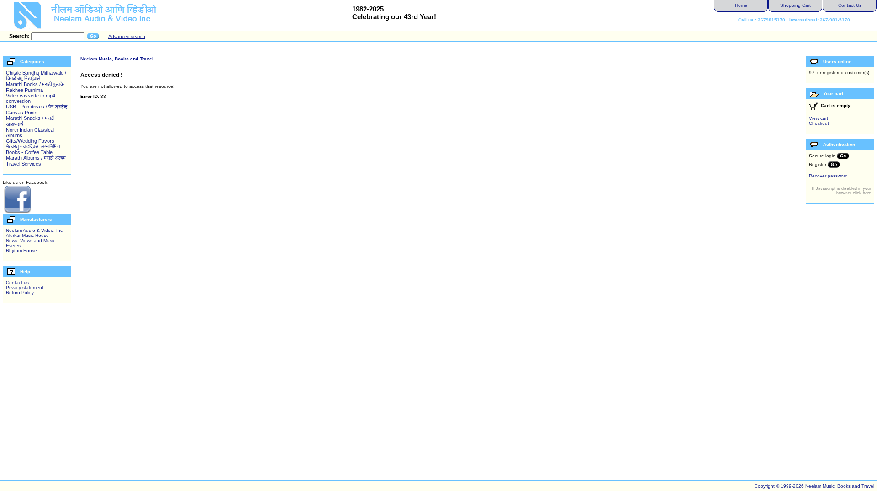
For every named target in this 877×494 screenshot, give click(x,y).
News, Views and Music (30, 240)
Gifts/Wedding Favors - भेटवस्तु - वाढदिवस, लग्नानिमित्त (33, 143)
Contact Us (849, 5)
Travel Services (23, 163)
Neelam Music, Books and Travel (116, 58)
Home (741, 5)
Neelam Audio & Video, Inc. (35, 230)
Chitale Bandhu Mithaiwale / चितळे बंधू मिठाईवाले (36, 75)
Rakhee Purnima (24, 90)
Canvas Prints (21, 112)
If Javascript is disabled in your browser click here (841, 190)
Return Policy (20, 292)
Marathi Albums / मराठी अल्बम (36, 158)
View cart (818, 118)
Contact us (17, 282)
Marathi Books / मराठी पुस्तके (35, 84)
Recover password (828, 175)
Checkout (819, 123)
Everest (14, 245)
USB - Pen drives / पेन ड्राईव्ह (36, 106)
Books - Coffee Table (29, 152)
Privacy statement (24, 287)
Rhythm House (21, 250)
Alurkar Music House (27, 235)
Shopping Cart (795, 5)
